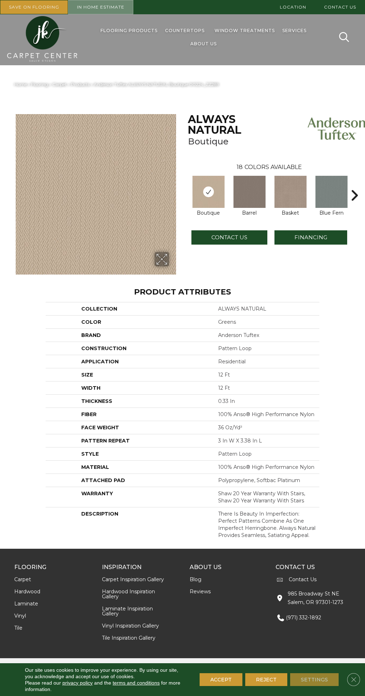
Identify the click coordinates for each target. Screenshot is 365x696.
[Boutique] (208, 192)
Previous (184, 184)
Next (354, 184)
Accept (221, 679)
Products (80, 84)
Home (20, 84)
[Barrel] (249, 192)
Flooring (39, 84)
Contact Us (229, 237)
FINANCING (310, 237)
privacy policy (77, 683)
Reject (266, 679)
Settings (314, 679)
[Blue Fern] (331, 192)
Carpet (59, 84)
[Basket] (290, 192)
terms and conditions (136, 683)
